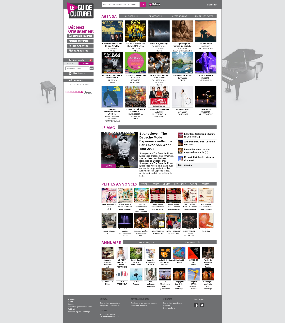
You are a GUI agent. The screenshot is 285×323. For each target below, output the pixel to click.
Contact (71, 304)
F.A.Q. (70, 302)
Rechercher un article (108, 314)
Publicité (71, 309)
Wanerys (86, 312)
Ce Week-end (155, 16)
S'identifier (212, 4)
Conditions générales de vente (80, 307)
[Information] (91, 60)
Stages (145, 184)
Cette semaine (179, 16)
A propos (71, 299)
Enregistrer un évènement (110, 305)
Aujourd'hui (131, 16)
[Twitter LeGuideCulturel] (203, 306)
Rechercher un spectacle (110, 303)
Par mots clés (192, 242)
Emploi (193, 184)
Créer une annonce (139, 305)
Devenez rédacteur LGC (109, 317)
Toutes (205, 184)
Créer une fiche (169, 308)
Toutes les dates (204, 16)
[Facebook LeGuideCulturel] (197, 306)
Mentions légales (74, 312)
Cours (156, 184)
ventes (166, 184)
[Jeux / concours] (78, 92)
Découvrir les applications (79, 84)
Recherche (180, 184)
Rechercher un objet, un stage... (144, 303)
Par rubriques (146, 242)
